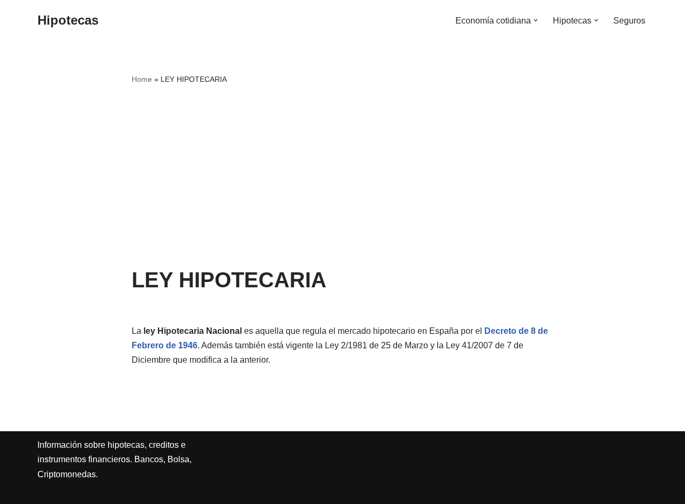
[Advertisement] (343, 177)
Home (142, 79)
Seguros (629, 20)
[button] (536, 20)
